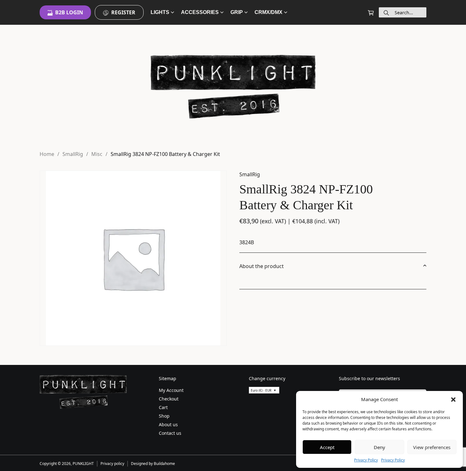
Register (123, 12)
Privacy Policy (366, 460)
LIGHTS (160, 12)
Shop (164, 416)
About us (168, 424)
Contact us (170, 433)
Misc (96, 154)
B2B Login (69, 12)
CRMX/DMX (268, 12)
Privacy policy (112, 463)
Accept (327, 447)
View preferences (431, 447)
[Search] (386, 12)
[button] (453, 399)
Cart (163, 407)
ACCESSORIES (200, 12)
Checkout (168, 399)
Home (47, 154)
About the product (261, 266)
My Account (171, 390)
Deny (379, 447)
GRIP (236, 12)
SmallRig (72, 154)
